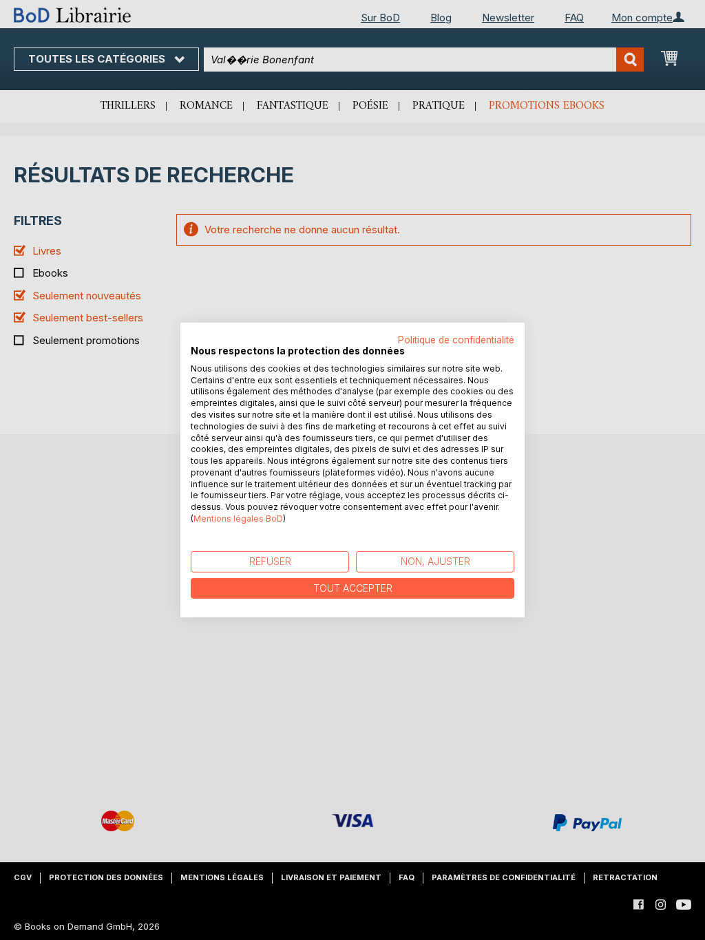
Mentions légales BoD (238, 518)
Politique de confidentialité (456, 339)
